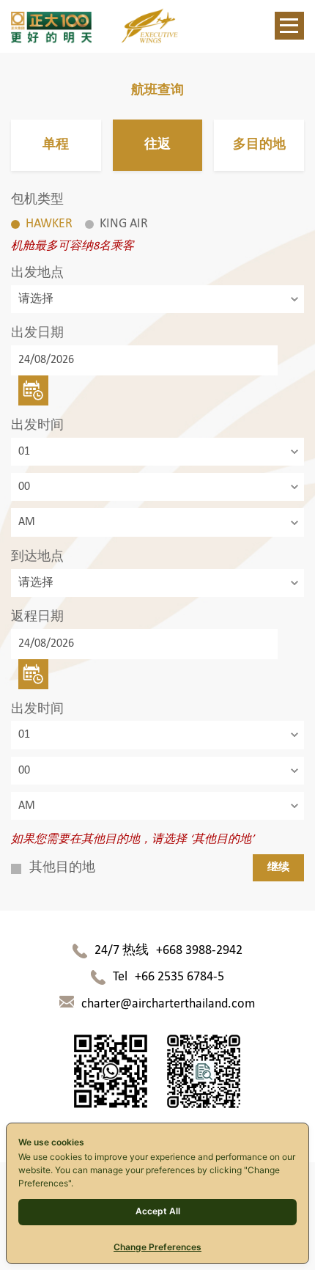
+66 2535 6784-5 (179, 977)
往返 (157, 145)
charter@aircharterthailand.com (168, 1004)
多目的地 (259, 145)
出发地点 (37, 273)
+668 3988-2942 (199, 951)
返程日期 (37, 617)
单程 (55, 145)
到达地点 (37, 557)
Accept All (158, 1210)
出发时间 (37, 426)
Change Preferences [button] (157, 1246)
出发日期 (37, 333)
